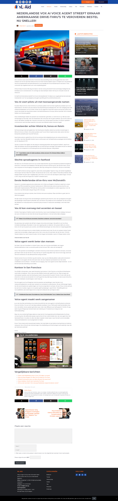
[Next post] (69, 413)
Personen (82, 6)
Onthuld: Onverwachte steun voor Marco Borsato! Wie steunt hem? (34, 379)
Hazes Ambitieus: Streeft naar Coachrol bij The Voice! (31, 381)
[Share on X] (21, 76)
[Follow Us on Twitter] (79, 475)
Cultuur (70, 6)
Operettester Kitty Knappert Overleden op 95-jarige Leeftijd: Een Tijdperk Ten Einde (32, 413)
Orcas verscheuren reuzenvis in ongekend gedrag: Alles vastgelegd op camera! (91, 157)
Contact (96, 6)
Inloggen (88, 1)
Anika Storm (22, 26)
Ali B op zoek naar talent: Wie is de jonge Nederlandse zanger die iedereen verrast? (38, 383)
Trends (55, 6)
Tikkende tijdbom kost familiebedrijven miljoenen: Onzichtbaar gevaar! (86, 68)
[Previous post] (17, 413)
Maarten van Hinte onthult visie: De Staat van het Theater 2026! (85, 89)
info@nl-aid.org (25, 485)
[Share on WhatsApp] (65, 76)
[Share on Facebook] (36, 76)
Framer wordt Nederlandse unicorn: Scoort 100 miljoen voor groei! (34, 375)
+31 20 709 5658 (26, 484)
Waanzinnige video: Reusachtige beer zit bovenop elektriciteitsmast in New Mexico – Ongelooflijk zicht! (86, 46)
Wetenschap (63, 6)
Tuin (76, 6)
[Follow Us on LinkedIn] (85, 475)
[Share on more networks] (51, 76)
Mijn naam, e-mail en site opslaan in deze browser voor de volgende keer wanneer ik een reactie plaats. (42, 453)
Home (42, 6)
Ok (94, 498)
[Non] (116, 498)
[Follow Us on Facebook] (77, 475)
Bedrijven (49, 6)
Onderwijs (89, 6)
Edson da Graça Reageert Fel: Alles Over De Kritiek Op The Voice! (34, 377)
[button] (101, 6)
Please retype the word (22, 457)
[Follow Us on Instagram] (82, 475)
